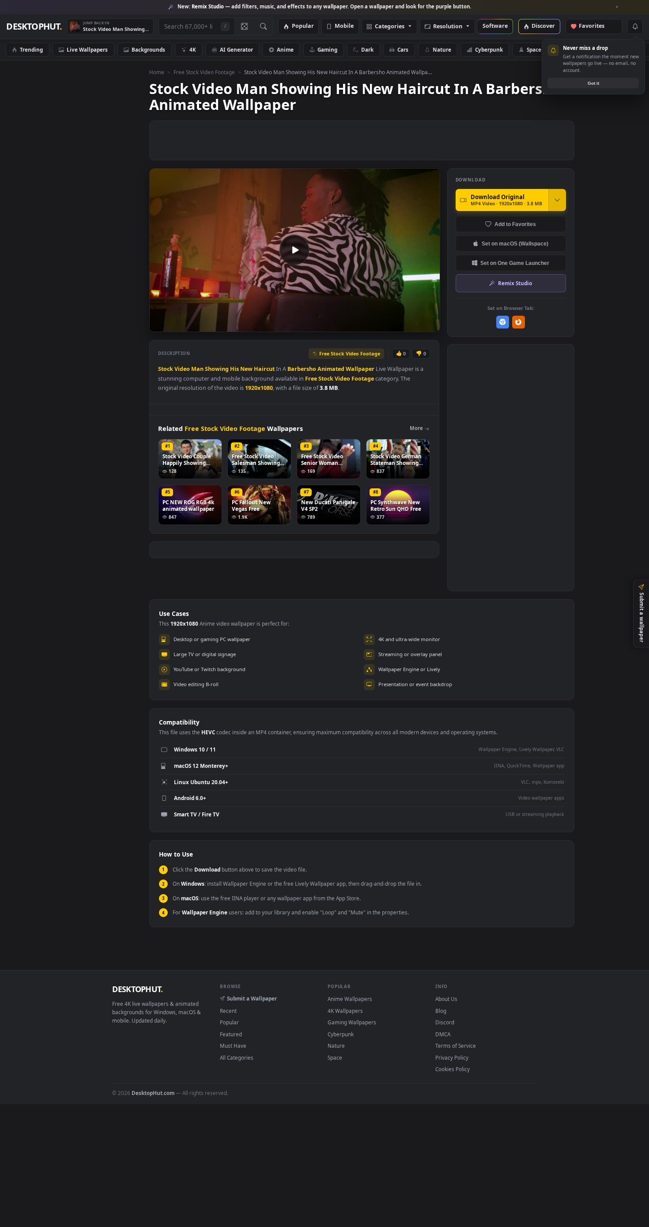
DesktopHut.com (153, 1092)
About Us (446, 998)
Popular (303, 26)
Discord (444, 1022)
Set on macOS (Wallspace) (515, 243)
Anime (285, 49)
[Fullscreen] (428, 324)
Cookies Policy (452, 1068)
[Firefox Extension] (518, 322)
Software (495, 26)
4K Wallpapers (345, 1010)
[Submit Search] (263, 26)
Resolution (447, 26)
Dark (367, 49)
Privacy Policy (451, 1057)
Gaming (327, 49)
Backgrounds (148, 49)
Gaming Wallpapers (352, 1022)
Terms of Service (455, 1045)
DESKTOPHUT (137, 989)
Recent (228, 1010)
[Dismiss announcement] (617, 7)
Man (197, 369)
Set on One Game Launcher (514, 263)
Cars (402, 49)
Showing (217, 369)
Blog (440, 1010)
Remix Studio (515, 283)
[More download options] (557, 200)
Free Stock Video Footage (204, 72)
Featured (231, 1034)
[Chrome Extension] (502, 322)
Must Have (233, 1045)
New (246, 369)
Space (534, 49)
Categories (389, 26)
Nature (442, 49)
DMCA (442, 1034)
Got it (593, 83)
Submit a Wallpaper (252, 998)
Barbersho (301, 369)
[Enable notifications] (634, 26)
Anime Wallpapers (350, 998)
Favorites (596, 26)
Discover (543, 26)
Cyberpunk (489, 49)
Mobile (344, 26)
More (416, 428)
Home (156, 72)
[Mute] (379, 324)
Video (182, 369)
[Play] (160, 324)
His (234, 369)
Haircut (264, 369)
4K (192, 49)
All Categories (236, 1057)
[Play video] (294, 250)
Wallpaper (360, 369)
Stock (165, 369)
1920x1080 (259, 388)
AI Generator (236, 49)
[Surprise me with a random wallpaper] (244, 26)
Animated (330, 369)
